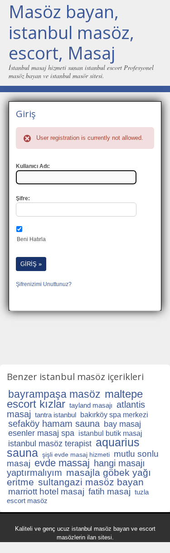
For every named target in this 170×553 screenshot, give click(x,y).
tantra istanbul (55, 415)
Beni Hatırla (31, 239)
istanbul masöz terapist (50, 443)
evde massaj (62, 463)
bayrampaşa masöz (54, 394)
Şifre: (23, 198)
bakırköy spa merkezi (114, 415)
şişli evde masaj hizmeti (76, 454)
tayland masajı (90, 405)
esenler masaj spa (41, 433)
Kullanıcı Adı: (33, 166)
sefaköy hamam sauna (54, 424)
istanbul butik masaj (110, 433)
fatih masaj (109, 491)
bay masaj (122, 424)
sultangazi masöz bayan (91, 482)
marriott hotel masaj (46, 491)
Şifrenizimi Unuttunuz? (44, 284)
